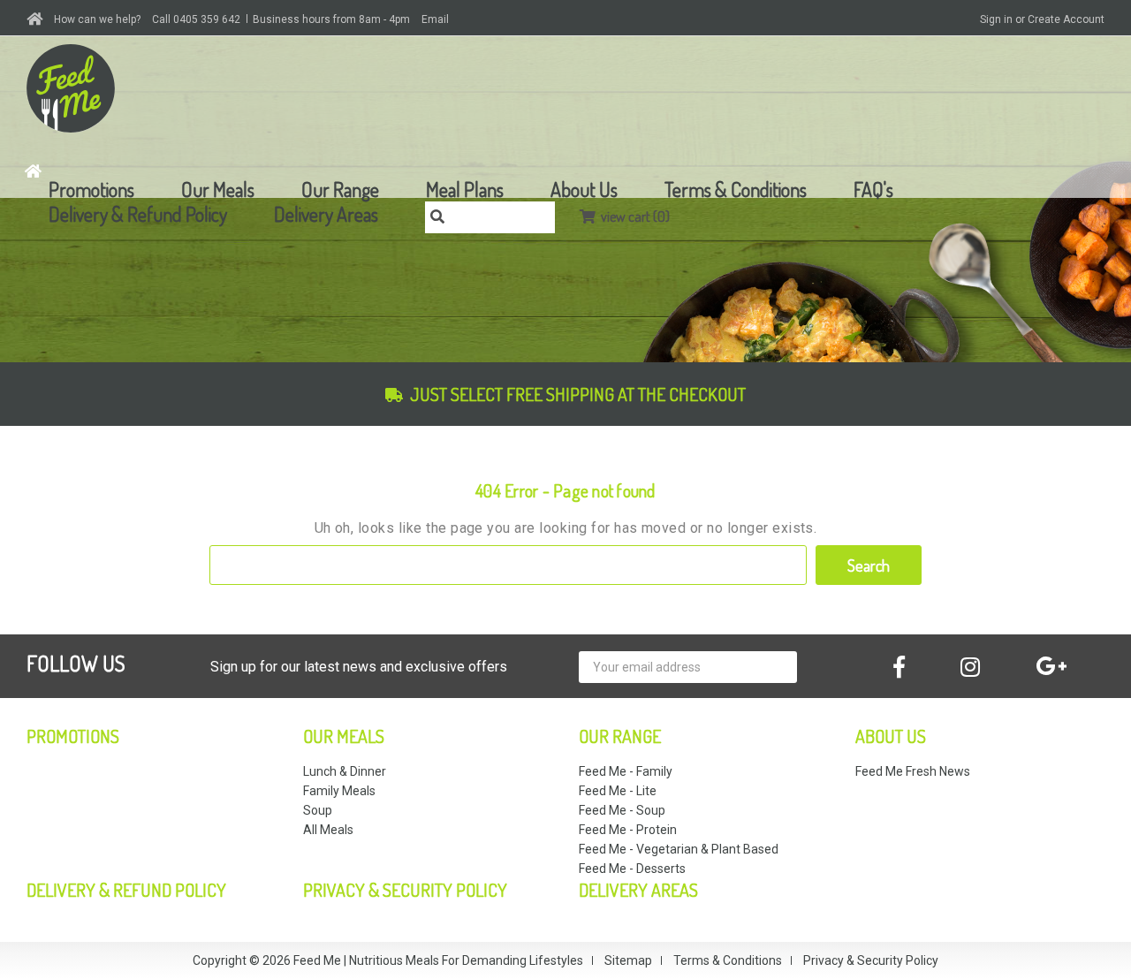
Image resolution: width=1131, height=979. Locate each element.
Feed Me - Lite (618, 791)
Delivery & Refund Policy (138, 213)
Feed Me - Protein (628, 830)
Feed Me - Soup (622, 810)
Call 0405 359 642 (196, 19)
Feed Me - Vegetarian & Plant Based (678, 849)
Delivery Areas (326, 213)
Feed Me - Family (625, 771)
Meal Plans (465, 189)
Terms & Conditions (735, 189)
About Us (584, 189)
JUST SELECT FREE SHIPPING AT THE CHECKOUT (578, 394)
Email (435, 19)
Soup (317, 810)
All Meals (328, 830)
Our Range (340, 189)
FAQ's (873, 189)
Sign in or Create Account (1042, 19)
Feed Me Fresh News (912, 771)
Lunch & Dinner (344, 771)
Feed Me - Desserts (632, 868)
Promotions (91, 189)
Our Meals (217, 189)
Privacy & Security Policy (405, 889)
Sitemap (628, 960)
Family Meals (339, 791)
